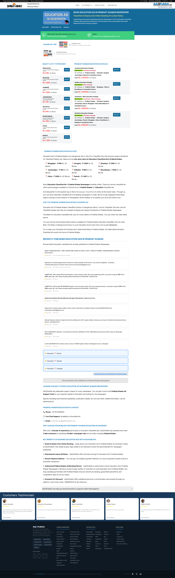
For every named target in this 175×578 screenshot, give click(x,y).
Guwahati (89, 539)
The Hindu (59, 534)
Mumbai (106, 544)
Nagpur (88, 546)
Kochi (105, 541)
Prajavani (59, 563)
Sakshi (72, 548)
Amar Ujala (73, 544)
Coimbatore (89, 536)
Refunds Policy (121, 541)
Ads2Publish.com (41, 574)
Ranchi (88, 548)
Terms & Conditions (122, 544)
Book (67, 70)
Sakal (58, 551)
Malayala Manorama (62, 553)
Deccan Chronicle (74, 534)
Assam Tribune (60, 539)
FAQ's (118, 534)
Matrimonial (37, 539)
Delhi (96, 536)
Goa (105, 536)
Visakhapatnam (108, 548)
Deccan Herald (74, 536)
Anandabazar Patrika (75, 546)
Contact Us (165, 1)
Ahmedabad (89, 532)
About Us (119, 532)
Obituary (36, 547)
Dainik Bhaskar (74, 539)
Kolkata (88, 544)
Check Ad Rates (100, 5)
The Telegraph (74, 563)
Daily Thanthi (73, 555)
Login (171, 1)
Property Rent (47, 542)
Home (77, 5)
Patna (96, 546)
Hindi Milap (60, 546)
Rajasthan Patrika (75, 541)
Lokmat (72, 551)
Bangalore (98, 532)
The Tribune (60, 536)
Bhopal (106, 532)
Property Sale (37, 542)
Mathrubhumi (74, 553)
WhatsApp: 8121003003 (155, 1)
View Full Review (7, 517)
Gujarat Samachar (61, 555)
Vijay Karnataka (61, 565)
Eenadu (59, 548)
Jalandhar (89, 541)
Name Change (38, 545)
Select (116, 70)
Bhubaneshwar (90, 534)
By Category (86, 5)
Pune (105, 546)
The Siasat (73, 558)
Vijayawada (98, 548)
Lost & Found (48, 545)
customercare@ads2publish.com (106, 36)
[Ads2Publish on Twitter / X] (136, 574)
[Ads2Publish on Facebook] (132, 574)
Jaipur (96, 541)
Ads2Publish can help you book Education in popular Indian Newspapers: (70, 489)
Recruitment (46, 539)
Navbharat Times (74, 560)
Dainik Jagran (60, 541)
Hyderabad (98, 539)
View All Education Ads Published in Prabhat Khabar (110, 374)
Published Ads (112, 5)
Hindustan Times (74, 532)
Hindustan (59, 544)
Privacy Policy (120, 539)
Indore (106, 539)
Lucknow (97, 544)
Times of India (60, 532)
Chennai (106, 534)
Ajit (57, 558)
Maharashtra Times (62, 560)
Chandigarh (98, 534)
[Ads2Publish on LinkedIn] (140, 574)
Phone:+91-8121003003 (57, 36)
